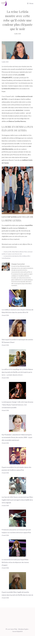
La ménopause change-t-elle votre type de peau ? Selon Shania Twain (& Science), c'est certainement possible (17, 404)
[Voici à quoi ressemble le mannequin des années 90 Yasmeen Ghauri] (17, 335)
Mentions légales (23, 629)
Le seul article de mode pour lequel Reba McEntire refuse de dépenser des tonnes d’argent (15, 562)
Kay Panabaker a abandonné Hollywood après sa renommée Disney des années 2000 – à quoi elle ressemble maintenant (17, 437)
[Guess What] (4, 3)
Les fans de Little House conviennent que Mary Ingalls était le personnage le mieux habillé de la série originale (17, 500)
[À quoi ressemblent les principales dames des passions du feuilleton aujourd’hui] (17, 463)
